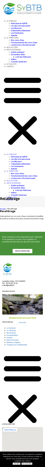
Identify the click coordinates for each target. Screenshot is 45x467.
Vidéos (13, 59)
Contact (10, 66)
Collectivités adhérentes (20, 31)
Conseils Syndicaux (19, 62)
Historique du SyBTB (19, 23)
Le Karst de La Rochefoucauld (23, 45)
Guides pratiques (17, 52)
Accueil (3, 209)
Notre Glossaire (13, 340)
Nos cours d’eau (17, 40)
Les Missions (16, 28)
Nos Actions (12, 47)
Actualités (11, 64)
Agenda (14, 35)
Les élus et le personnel (20, 26)
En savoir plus (26, 463)
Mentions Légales (13, 342)
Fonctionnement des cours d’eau (24, 43)
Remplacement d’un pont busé (22, 318)
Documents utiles (18, 55)
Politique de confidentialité (17, 345)
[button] (22, 110)
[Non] (42, 459)
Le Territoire (12, 38)
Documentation (12, 335)
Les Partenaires (17, 33)
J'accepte (17, 463)
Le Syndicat (12, 21)
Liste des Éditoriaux (23, 57)
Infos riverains (14, 50)
